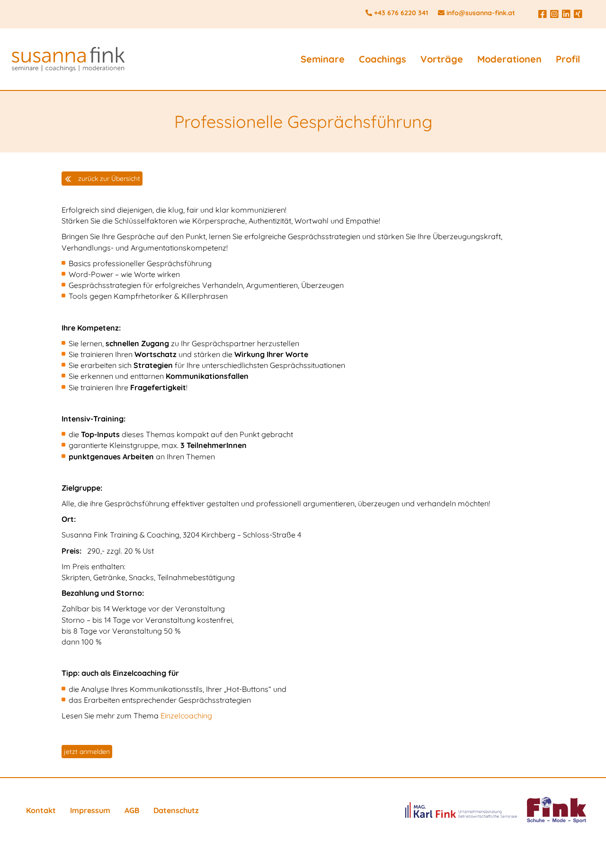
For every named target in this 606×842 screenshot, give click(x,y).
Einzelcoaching (186, 715)
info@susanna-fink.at (480, 13)
